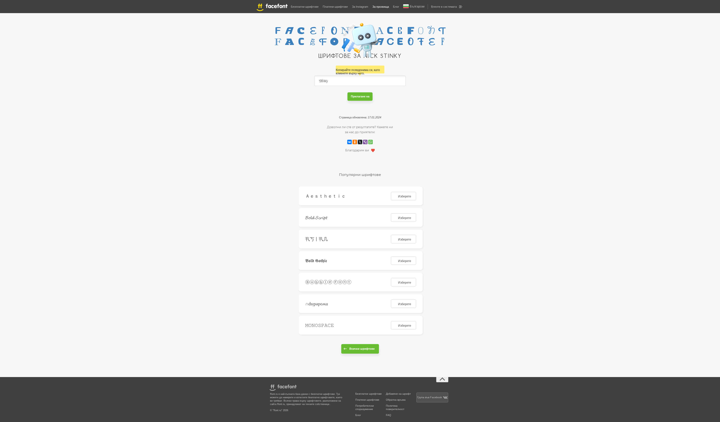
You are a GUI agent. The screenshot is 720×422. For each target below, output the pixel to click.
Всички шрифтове (362, 348)
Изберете (404, 196)
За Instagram (360, 6)
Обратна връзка (396, 399)
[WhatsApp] (370, 142)
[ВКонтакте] (349, 142)
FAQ (388, 415)
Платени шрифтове (335, 6)
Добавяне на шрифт (398, 393)
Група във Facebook (429, 397)
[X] (360, 142)
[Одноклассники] (354, 142)
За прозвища (380, 6)
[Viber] (365, 142)
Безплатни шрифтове (305, 6)
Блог (396, 6)
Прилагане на (360, 96)
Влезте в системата (444, 6)
